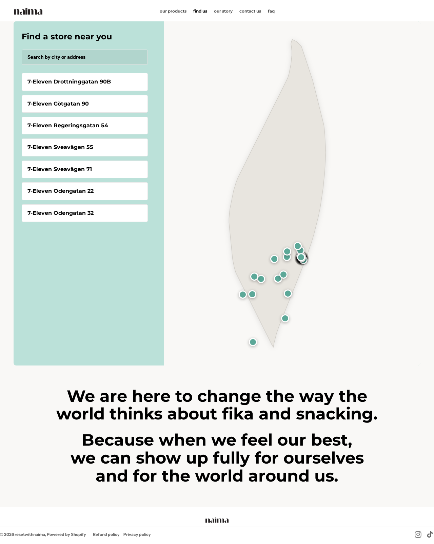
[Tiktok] (430, 534)
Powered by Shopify (66, 534)
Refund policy (106, 534)
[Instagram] (418, 534)
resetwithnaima (30, 534)
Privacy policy (137, 534)
